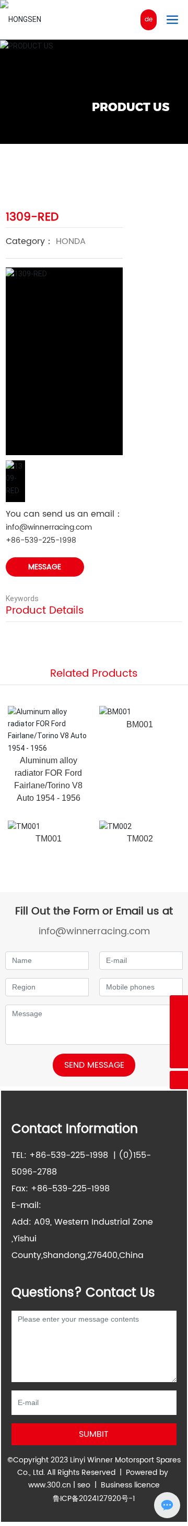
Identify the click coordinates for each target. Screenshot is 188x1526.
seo (83, 1485)
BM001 (139, 724)
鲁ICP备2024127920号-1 (94, 1499)
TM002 (140, 838)
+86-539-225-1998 (41, 540)
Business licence (130, 1485)
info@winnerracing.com (49, 527)
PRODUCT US (130, 107)
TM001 (49, 838)
